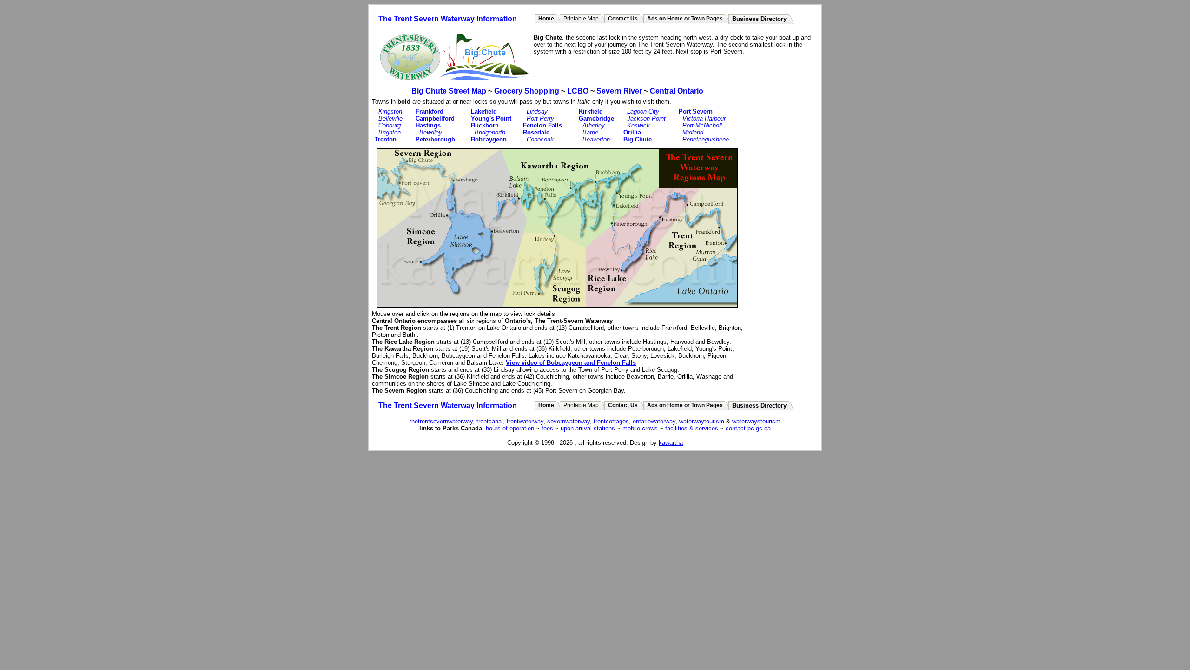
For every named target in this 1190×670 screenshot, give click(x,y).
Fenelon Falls (542, 125)
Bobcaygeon (489, 139)
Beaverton (596, 139)
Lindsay (537, 111)
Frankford (429, 111)
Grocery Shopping (526, 91)
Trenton (386, 139)
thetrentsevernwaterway (441, 421)
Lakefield (484, 111)
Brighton (389, 132)
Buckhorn (485, 125)
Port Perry (540, 118)
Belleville (390, 118)
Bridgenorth (490, 132)
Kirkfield (591, 111)
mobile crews (640, 428)
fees (547, 428)
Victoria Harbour (704, 118)
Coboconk (540, 139)
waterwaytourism (701, 421)
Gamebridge (596, 118)
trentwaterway (525, 421)
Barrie (590, 132)
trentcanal (489, 421)
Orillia (632, 132)
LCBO (577, 91)
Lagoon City (643, 111)
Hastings (428, 125)
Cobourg (389, 125)
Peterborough (435, 139)
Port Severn (696, 111)
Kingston (390, 111)
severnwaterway (568, 421)
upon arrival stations (588, 428)
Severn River (619, 91)
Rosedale (536, 132)
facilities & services (691, 428)
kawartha (671, 442)
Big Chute (637, 139)
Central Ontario (676, 91)
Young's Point (491, 118)
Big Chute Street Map (448, 91)
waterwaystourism (756, 421)
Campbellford (435, 118)
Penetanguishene (705, 139)
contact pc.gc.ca (748, 428)
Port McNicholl (702, 125)
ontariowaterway (654, 421)
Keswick (638, 125)
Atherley (593, 125)
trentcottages (611, 421)
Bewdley (430, 132)
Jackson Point (646, 118)
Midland (692, 132)
